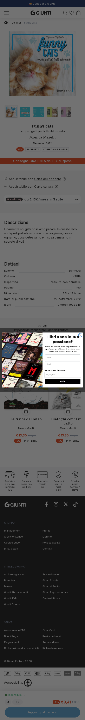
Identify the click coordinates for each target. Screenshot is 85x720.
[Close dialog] (80, 335)
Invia (62, 381)
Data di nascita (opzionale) (55, 371)
